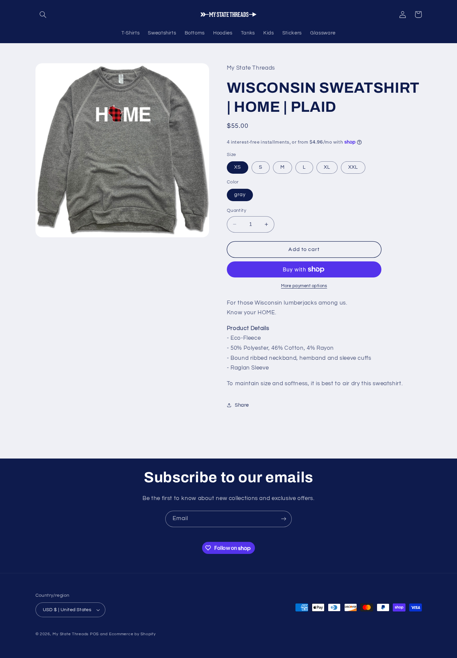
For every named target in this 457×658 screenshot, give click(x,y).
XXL (353, 167)
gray (240, 194)
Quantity (236, 210)
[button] (43, 14)
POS (94, 634)
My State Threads (71, 634)
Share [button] (242, 405)
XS (237, 167)
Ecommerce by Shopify (132, 634)
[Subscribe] (283, 519)
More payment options (304, 286)
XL (327, 167)
